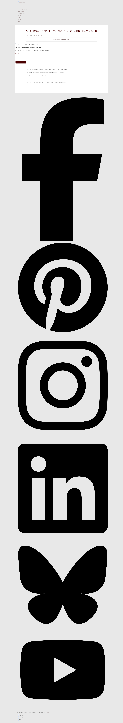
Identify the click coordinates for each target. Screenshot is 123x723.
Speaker (19, 15)
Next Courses (21, 11)
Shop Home (28, 35)
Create (47, 712)
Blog (19, 17)
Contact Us (20, 19)
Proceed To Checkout (65, 39)
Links (19, 21)
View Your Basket (56, 39)
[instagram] (63, 436)
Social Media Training (22, 9)
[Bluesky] (63, 629)
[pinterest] (63, 333)
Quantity (17, 58)
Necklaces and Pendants (37, 35)
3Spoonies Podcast (22, 13)
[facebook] (63, 240)
